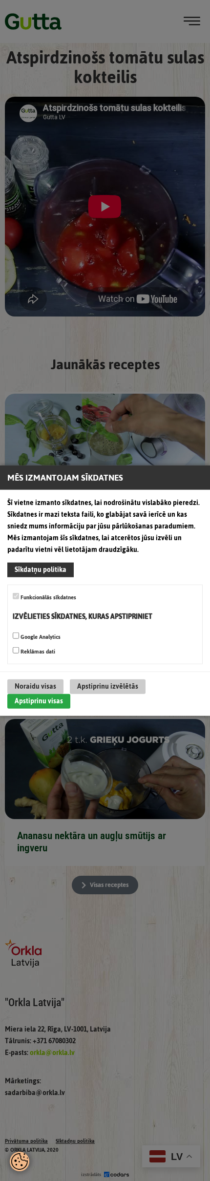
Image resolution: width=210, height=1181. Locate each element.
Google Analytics (40, 636)
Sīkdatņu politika (40, 569)
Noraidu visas (35, 686)
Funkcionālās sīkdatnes (47, 597)
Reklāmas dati (37, 651)
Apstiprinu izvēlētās (107, 686)
